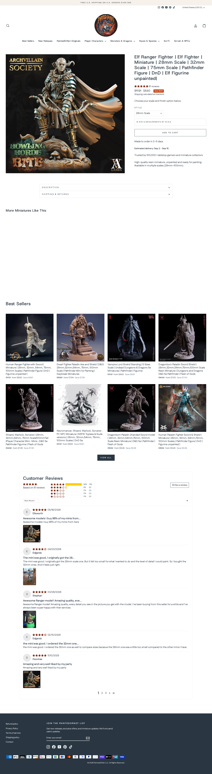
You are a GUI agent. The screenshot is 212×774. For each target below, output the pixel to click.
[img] (40, 510)
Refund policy (12, 724)
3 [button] (106, 693)
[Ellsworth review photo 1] (31, 533)
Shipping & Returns (55, 194)
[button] (141, 86)
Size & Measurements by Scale (155, 122)
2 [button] (102, 693)
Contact (9, 742)
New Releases (45, 41)
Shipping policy (12, 737)
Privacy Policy (12, 728)
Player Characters (94, 41)
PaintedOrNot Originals (68, 41)
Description (50, 187)
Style (138, 107)
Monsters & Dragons (121, 41)
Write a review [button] (179, 485)
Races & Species (148, 41)
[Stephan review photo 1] (29, 619)
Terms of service (13, 733)
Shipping (138, 94)
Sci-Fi (167, 41)
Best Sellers (28, 41)
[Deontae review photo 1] (31, 679)
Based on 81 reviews (34, 487)
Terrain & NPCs (182, 41)
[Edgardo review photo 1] (29, 576)
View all (106, 457)
